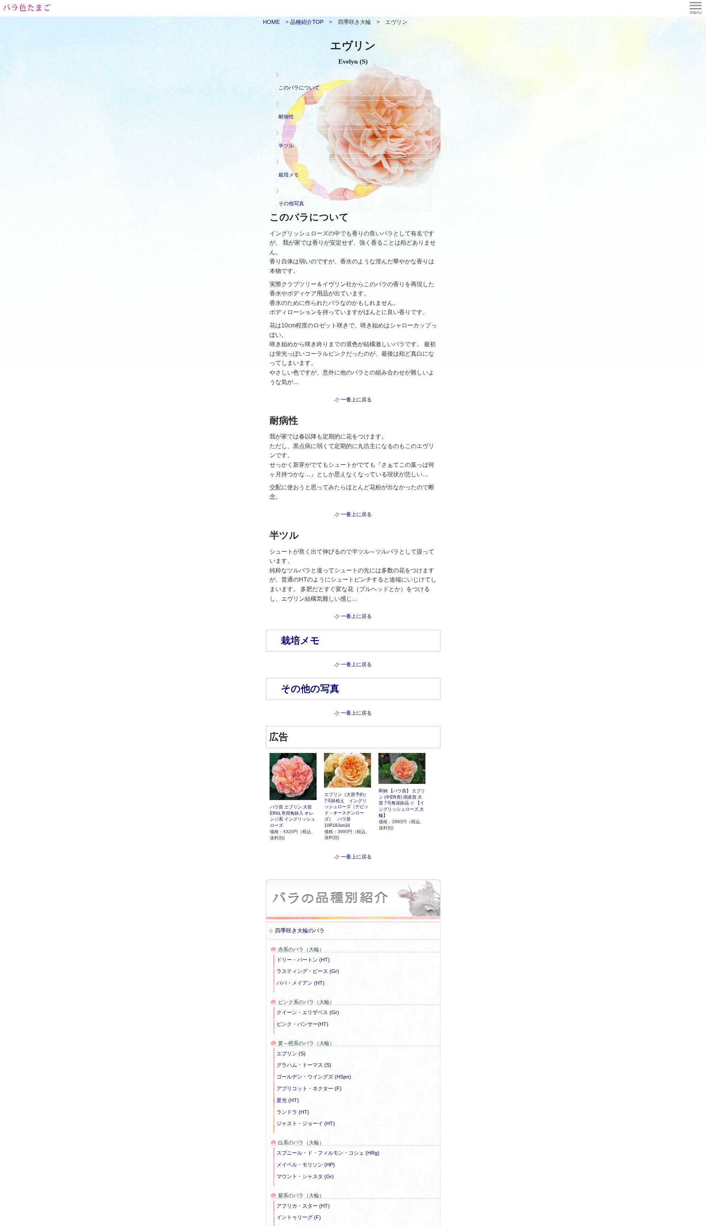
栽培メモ (288, 175)
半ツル (286, 146)
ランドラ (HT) (293, 1112)
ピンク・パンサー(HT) (302, 1024)
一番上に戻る (356, 399)
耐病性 (286, 117)
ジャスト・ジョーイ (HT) (306, 1123)
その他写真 (291, 203)
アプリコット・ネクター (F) (309, 1088)
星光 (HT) (288, 1100)
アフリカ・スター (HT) (303, 1206)
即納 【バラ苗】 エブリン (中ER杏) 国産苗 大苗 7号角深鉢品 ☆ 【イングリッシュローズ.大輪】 (402, 803)
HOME (274, 22)
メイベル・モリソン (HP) (306, 1165)
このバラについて (299, 87)
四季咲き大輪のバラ (300, 930)
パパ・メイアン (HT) (301, 983)
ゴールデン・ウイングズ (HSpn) (314, 1077)
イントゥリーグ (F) (299, 1217)
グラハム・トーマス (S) (304, 1065)
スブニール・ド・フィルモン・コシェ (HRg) (328, 1153)
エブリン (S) (291, 1053)
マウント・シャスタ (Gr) (305, 1176)
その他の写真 (310, 688)
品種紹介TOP (307, 22)
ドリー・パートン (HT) (303, 960)
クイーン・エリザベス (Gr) (308, 1012)
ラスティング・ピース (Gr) (308, 971)
